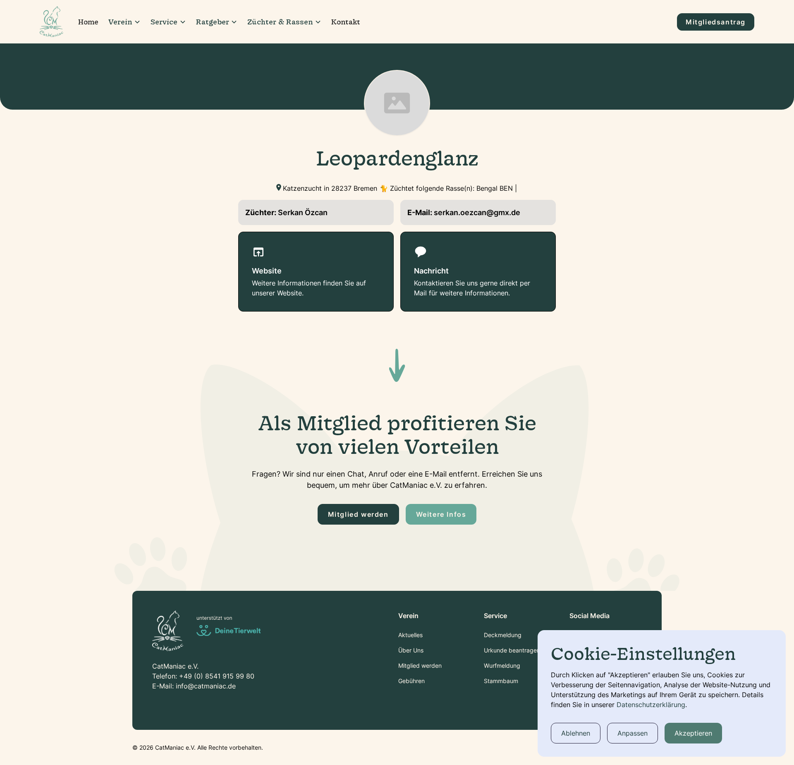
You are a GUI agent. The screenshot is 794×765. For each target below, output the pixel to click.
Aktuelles (410, 634)
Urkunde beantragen (512, 650)
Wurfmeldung (502, 665)
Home (88, 21)
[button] (124, 21)
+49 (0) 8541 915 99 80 (216, 676)
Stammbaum (501, 680)
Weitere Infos (441, 514)
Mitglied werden (358, 514)
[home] (51, 21)
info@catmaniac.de (206, 686)
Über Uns (410, 650)
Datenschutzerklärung (651, 704)
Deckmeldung (502, 634)
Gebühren (411, 680)
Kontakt (345, 21)
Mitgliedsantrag (716, 22)
